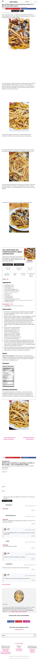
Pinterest (32, 649)
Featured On (19, 649)
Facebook (32, 650)
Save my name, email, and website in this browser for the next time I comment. (19, 497)
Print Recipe (8, 264)
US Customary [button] (6, 304)
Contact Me (19, 650)
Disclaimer (5, 650)
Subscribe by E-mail (19, 629)
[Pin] (10, 20)
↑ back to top (19, 643)
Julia (7, 279)
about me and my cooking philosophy (19, 611)
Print (22, 10)
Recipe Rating (5, 467)
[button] (27, 260)
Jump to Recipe (15, 10)
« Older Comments (6, 584)
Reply (33, 510)
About (19, 647)
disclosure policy (16, 12)
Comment (4, 471)
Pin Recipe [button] (19, 264)
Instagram (32, 651)
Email (3, 491)
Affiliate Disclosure (6, 653)
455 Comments (24, 7)
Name (3, 486)
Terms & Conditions (6, 651)
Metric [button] (11, 304)
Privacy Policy (5, 649)
